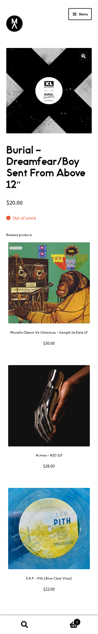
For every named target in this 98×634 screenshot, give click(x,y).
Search (24, 625)
